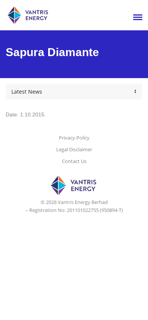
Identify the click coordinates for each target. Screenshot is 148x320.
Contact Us (74, 161)
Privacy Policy (74, 137)
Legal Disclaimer (74, 149)
